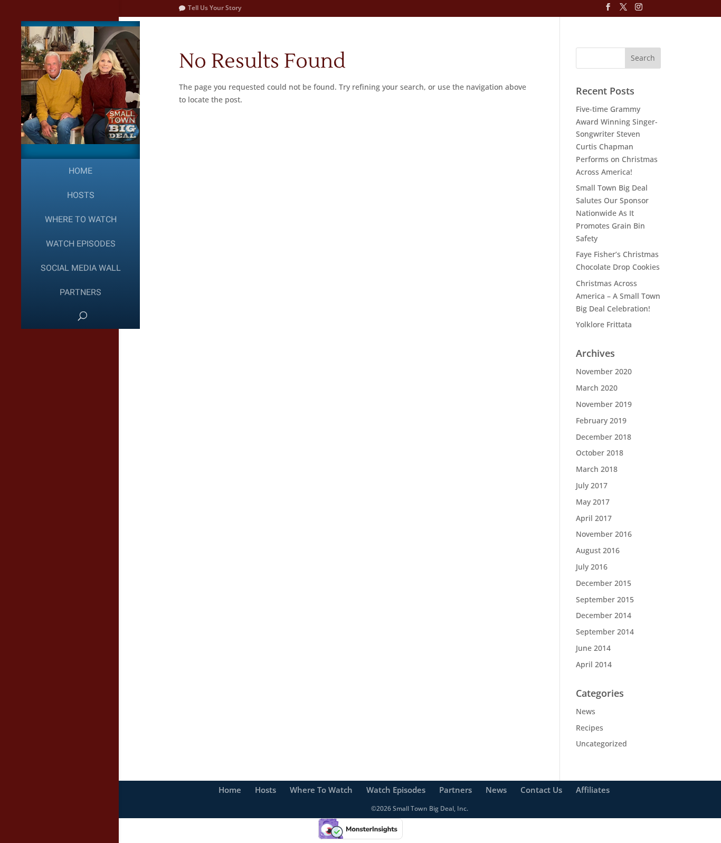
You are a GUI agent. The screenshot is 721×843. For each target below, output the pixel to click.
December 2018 (603, 437)
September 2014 (605, 632)
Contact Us (541, 789)
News (585, 711)
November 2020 (604, 371)
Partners (80, 292)
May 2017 (593, 502)
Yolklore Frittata (604, 324)
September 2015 (605, 599)
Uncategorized (601, 743)
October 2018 (599, 453)
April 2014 (594, 664)
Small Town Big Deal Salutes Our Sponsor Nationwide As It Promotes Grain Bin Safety (612, 213)
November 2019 (604, 404)
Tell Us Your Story (214, 7)
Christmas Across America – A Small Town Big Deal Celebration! (618, 296)
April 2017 (594, 518)
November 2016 (604, 534)
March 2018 (597, 469)
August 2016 (598, 550)
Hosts (80, 195)
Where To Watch (81, 219)
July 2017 (592, 485)
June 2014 (593, 648)
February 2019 (601, 420)
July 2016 (592, 567)
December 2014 (603, 615)
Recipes (589, 728)
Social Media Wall (81, 268)
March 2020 (597, 388)
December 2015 (603, 583)
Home (80, 171)
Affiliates (593, 789)
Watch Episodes (81, 244)
